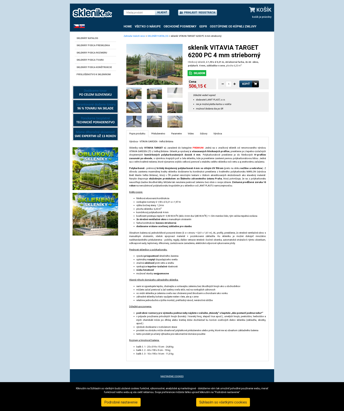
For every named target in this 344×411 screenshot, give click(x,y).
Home (128, 26)
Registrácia (207, 12)
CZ (74, 26)
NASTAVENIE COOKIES (172, 376)
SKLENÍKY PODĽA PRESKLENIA (93, 45)
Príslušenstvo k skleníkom (94, 74)
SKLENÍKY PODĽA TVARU (90, 59)
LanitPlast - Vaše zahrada (92, 13)
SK (80, 26)
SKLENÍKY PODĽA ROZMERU (92, 52)
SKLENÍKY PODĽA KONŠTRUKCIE (94, 67)
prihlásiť (190, 12)
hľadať (162, 12)
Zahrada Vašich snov (134, 36)
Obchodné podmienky (180, 26)
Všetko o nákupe (148, 26)
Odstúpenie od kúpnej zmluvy (233, 26)
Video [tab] (191, 133)
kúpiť (246, 84)
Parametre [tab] (176, 133)
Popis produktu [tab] (137, 133)
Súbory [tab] (203, 133)
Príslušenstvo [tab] (158, 133)
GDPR (203, 26)
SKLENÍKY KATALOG (87, 38)
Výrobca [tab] (217, 133)
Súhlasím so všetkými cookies (223, 402)
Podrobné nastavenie (121, 402)
